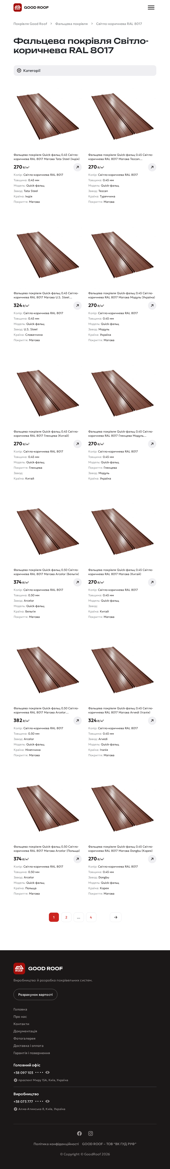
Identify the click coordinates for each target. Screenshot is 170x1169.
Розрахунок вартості (35, 994)
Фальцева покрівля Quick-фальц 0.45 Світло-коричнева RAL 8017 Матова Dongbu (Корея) (120, 849)
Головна (20, 1009)
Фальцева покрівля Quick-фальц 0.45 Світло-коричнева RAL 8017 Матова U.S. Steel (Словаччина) (46, 295)
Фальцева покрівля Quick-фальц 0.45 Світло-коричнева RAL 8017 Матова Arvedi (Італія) (120, 710)
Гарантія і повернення (31, 1053)
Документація (25, 1031)
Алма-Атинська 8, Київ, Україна (42, 1109)
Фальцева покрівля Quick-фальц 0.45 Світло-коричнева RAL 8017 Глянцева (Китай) (46, 434)
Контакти (21, 1024)
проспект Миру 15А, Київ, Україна (43, 1080)
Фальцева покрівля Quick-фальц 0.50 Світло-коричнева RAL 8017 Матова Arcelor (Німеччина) (46, 710)
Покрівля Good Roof (30, 24)
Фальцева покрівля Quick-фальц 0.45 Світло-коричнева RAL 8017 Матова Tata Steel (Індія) (47, 157)
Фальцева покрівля (71, 24)
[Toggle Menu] (151, 7)
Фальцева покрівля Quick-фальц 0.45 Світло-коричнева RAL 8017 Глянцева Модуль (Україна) (120, 434)
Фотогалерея (24, 1038)
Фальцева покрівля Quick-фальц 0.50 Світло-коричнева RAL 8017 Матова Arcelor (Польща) (47, 849)
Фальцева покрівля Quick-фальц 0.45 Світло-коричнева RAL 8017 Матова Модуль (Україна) (121, 295)
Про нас (20, 1016)
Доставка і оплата (28, 1046)
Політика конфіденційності (56, 1144)
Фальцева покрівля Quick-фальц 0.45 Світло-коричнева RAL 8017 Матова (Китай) (120, 572)
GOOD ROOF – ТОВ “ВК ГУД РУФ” (109, 1144)
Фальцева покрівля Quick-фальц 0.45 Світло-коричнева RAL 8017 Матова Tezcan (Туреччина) (120, 157)
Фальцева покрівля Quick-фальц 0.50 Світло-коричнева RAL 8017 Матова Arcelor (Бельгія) (46, 572)
